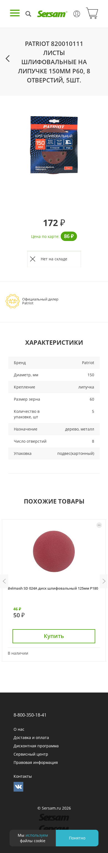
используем (36, 835)
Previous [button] (4, 581)
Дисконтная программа (36, 745)
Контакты (23, 776)
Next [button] (104, 581)
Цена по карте (44, 236)
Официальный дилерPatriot (40, 301)
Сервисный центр (31, 754)
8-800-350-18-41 (30, 715)
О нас (19, 729)
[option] (54, 144)
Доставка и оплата (31, 737)
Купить (54, 636)
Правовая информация (36, 762)
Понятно (77, 838)
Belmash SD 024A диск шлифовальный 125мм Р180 (53, 588)
